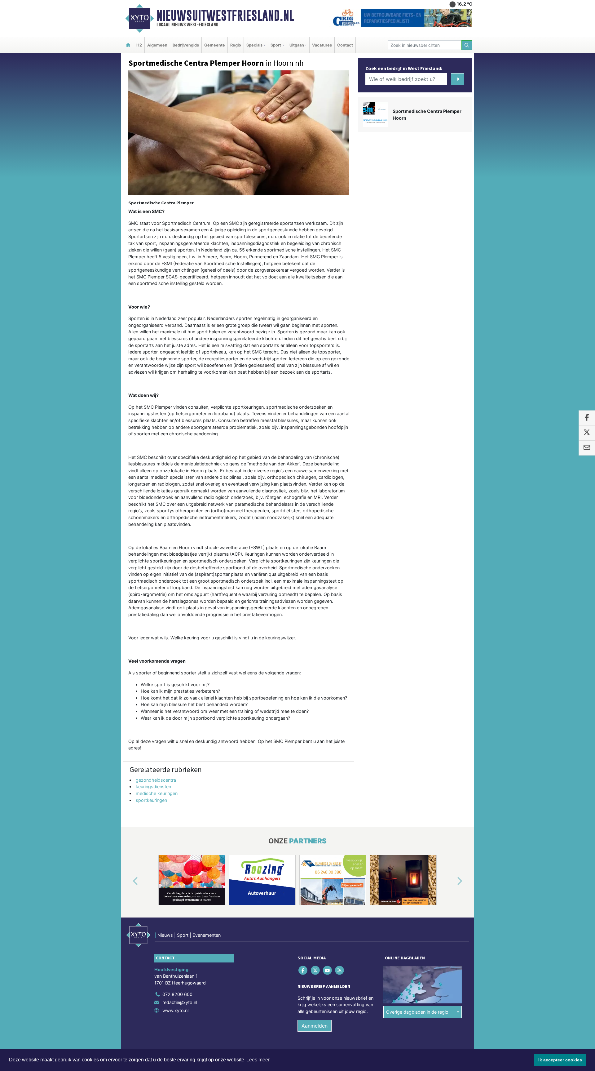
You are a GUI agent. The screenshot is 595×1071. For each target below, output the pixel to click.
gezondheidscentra (156, 780)
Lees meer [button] (258, 1059)
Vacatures (322, 45)
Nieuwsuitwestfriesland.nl (225, 15)
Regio (235, 45)
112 (139, 45)
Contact (345, 45)
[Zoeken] (467, 45)
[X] (316, 970)
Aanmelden (315, 1026)
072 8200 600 (177, 994)
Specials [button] (254, 45)
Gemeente (214, 45)
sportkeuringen (151, 800)
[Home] (128, 45)
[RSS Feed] (340, 970)
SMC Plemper (287, 741)
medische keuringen (157, 793)
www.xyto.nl (175, 1010)
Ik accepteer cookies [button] (560, 1059)
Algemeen (157, 45)
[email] (587, 448)
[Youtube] (328, 970)
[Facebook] (304, 970)
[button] (128, 881)
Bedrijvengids (186, 45)
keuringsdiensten (153, 786)
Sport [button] (276, 45)
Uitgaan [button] (296, 45)
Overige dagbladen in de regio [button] (417, 1012)
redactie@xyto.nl (179, 1002)
